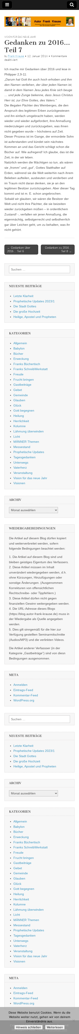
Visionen (19, 483)
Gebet (17, 390)
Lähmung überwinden (28, 431)
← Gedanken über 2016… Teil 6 (18, 249)
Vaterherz (20, 467)
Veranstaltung (22, 473)
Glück (17, 405)
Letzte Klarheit (23, 296)
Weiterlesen (55, 1027)
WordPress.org (23, 700)
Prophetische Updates (28, 452)
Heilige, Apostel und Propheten (34, 317)
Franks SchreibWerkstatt (30, 369)
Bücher (18, 353)
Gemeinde (20, 395)
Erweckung (21, 358)
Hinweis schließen (28, 1027)
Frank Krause (16, 56)
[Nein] (73, 1020)
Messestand (21, 447)
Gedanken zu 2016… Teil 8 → (58, 249)
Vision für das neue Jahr (20, 36)
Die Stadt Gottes (24, 306)
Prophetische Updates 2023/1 (34, 301)
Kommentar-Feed (25, 695)
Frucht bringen (23, 379)
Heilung (18, 416)
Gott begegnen (23, 410)
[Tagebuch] (39, 19)
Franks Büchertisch (26, 364)
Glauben (19, 400)
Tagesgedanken (24, 457)
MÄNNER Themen (26, 441)
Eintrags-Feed (23, 690)
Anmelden (20, 684)
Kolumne (19, 426)
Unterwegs (20, 462)
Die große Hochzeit (26, 311)
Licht (16, 436)
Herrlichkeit (21, 421)
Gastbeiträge (22, 384)
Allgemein (20, 343)
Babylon (19, 348)
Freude (18, 374)
